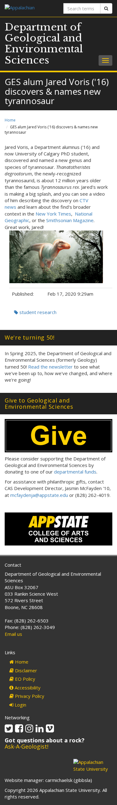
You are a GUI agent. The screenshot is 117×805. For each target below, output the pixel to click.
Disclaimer (25, 670)
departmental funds (75, 472)
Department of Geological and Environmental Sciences (44, 43)
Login (19, 705)
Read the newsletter (50, 367)
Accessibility (27, 687)
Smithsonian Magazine (70, 220)
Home (10, 120)
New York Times (53, 214)
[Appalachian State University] (29, 8)
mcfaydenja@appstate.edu (39, 495)
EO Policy (24, 679)
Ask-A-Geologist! (26, 746)
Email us (13, 634)
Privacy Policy (29, 696)
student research (37, 312)
